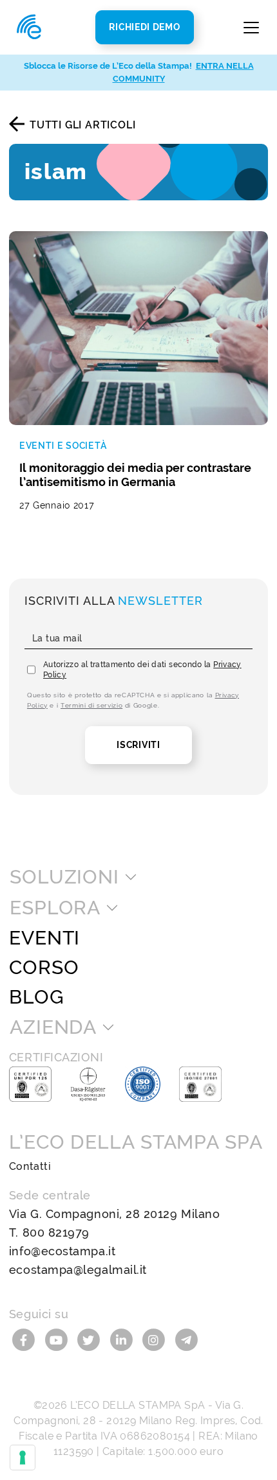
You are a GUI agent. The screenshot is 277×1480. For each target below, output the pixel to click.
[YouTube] (58, 1339)
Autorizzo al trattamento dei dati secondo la (142, 669)
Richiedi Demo (144, 27)
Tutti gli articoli (82, 125)
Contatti (30, 1166)
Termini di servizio (91, 705)
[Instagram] (155, 1339)
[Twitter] (90, 1339)
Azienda (53, 1027)
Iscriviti (138, 745)
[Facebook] (25, 1339)
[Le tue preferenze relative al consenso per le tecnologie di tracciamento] (22, 1457)
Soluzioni (64, 877)
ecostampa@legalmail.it (78, 1269)
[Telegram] (186, 1339)
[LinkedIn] (123, 1339)
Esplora (55, 908)
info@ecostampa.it (62, 1251)
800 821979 (56, 1232)
